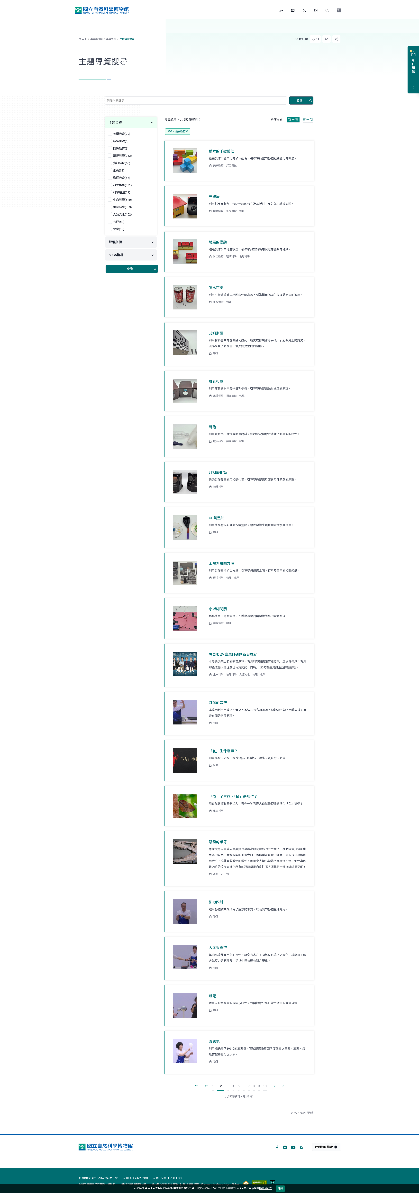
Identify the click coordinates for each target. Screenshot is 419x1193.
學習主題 (111, 39)
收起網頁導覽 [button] (324, 1147)
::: (275, 10)
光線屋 (214, 197)
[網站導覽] (281, 10)
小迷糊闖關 (218, 609)
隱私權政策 (265, 1188)
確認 (280, 1188)
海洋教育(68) (121, 178)
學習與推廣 (96, 39)
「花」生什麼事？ (223, 751)
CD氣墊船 (216, 518)
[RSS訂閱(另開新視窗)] (301, 1147)
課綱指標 (115, 242)
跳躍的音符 (218, 703)
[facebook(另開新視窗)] (276, 1147)
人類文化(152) (122, 214)
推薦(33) (118, 170)
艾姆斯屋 (216, 333)
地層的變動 (218, 242)
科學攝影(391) (122, 185)
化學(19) (118, 229)
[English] (315, 10)
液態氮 (214, 1041)
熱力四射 (216, 902)
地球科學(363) (122, 207)
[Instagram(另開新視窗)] (285, 1147)
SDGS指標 (116, 255)
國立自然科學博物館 (102, 10)
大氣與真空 (218, 948)
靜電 (212, 996)
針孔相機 (216, 382)
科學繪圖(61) (121, 192)
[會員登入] (304, 10)
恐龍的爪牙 (218, 842)
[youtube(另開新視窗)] (293, 1147)
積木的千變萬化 (221, 151)
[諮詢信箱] (293, 10)
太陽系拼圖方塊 (221, 563)
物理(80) (118, 222)
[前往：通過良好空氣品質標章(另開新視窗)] (246, 1183)
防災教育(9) (120, 148)
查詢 (299, 100)
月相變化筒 (218, 472)
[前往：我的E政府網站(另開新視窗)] (272, 1183)
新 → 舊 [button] (293, 119)
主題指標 (115, 123)
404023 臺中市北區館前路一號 (99, 1178)
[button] (327, 10)
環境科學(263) (122, 155)
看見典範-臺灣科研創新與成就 (233, 654)
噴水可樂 (216, 288)
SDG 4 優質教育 (176, 131)
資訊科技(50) (121, 163)
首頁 (84, 39)
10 (265, 1086)
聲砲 (212, 427)
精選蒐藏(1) (120, 141)
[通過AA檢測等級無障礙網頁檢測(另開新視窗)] (259, 1183)
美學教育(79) (121, 134)
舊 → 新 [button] (308, 119)
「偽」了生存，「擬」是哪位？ (233, 797)
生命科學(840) (122, 199)
